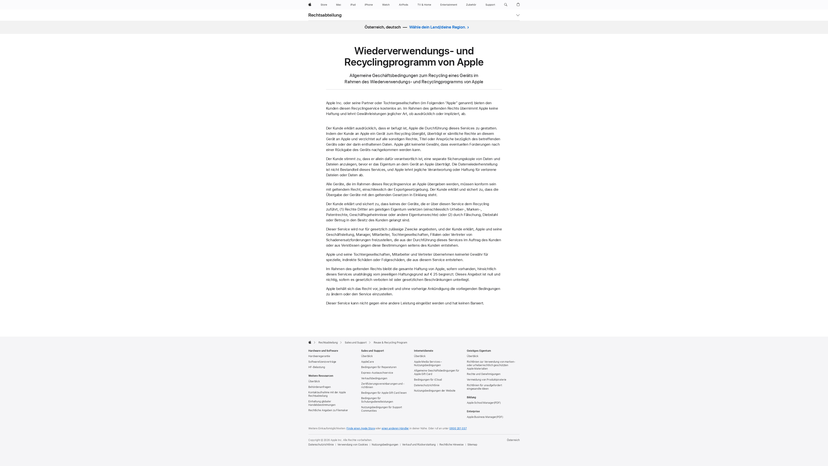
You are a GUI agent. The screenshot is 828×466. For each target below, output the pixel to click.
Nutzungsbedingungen (385, 444)
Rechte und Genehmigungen (483, 374)
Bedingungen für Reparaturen (379, 367)
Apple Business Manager (481, 417)
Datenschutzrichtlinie (426, 385)
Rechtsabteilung (325, 15)
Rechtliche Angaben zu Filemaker (328, 410)
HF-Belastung (316, 367)
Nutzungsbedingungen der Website (434, 390)
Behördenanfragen (319, 387)
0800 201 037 (458, 428)
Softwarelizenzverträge (322, 361)
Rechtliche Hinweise (451, 444)
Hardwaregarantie (319, 356)
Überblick (314, 381)
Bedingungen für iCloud (428, 379)
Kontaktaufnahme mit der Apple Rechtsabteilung (327, 394)
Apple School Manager (480, 402)
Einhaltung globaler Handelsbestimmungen (322, 403)
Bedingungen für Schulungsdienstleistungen (377, 400)
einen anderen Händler (395, 428)
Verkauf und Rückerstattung (419, 444)
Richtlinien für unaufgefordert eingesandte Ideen (484, 387)
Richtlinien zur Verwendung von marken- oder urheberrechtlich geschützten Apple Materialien (491, 365)
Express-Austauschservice (377, 372)
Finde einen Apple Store (361, 428)
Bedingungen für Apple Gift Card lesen (384, 392)
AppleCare (367, 361)
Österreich (513, 440)
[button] (505, 4)
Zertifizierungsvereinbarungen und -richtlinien (383, 385)
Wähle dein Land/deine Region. (437, 27)
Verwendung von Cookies (352, 444)
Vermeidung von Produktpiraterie (486, 379)
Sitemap (472, 444)
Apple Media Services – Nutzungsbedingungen (428, 363)
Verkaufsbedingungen (374, 378)
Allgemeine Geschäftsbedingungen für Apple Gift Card (436, 372)
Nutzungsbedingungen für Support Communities (381, 409)
